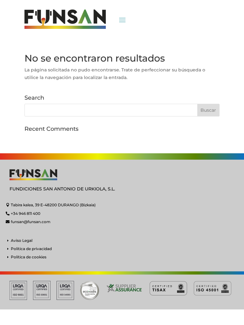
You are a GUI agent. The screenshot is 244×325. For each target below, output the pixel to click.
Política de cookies (28, 257)
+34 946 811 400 (25, 213)
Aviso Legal (21, 240)
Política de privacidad (31, 248)
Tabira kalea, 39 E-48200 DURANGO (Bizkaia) (53, 204)
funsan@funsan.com (31, 221)
